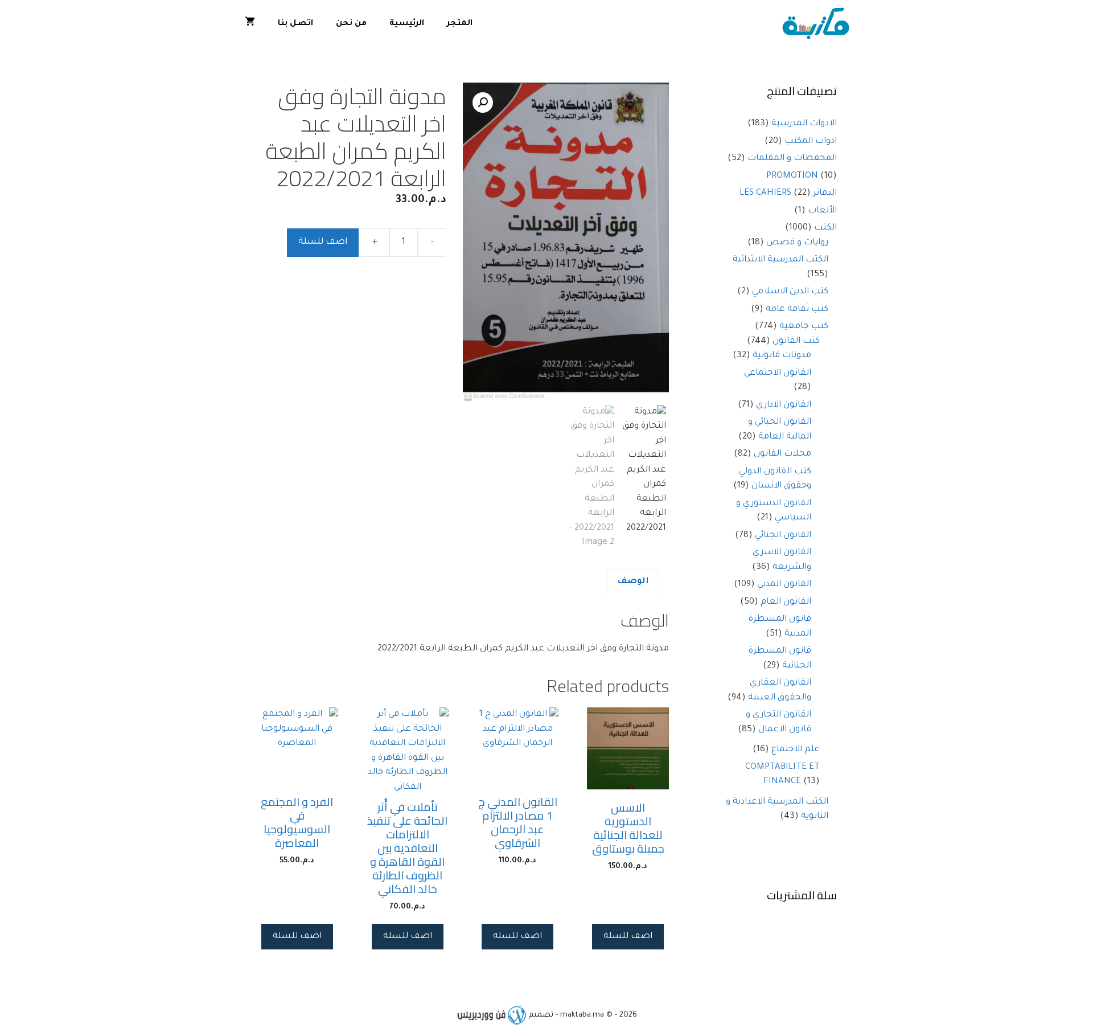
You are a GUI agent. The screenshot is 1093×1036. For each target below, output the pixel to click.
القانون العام (786, 602)
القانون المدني (784, 584)
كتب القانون (796, 341)
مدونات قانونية (782, 356)
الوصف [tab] (633, 582)
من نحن (351, 23)
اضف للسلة (322, 242)
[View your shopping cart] (249, 24)
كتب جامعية (803, 326)
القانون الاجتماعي (777, 373)
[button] (482, 102)
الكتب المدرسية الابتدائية (780, 260)
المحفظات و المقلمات (792, 158)
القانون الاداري (783, 405)
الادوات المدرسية (804, 124)
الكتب (825, 228)
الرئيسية (406, 23)
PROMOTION (792, 176)
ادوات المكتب (810, 141)
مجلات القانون (782, 454)
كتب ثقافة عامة (797, 309)
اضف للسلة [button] (627, 936)
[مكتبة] (818, 24)
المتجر (459, 23)
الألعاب (822, 211)
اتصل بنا (295, 23)
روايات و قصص (797, 243)
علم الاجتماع (795, 750)
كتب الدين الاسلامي (790, 292)
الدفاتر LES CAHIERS (788, 193)
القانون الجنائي (783, 535)
